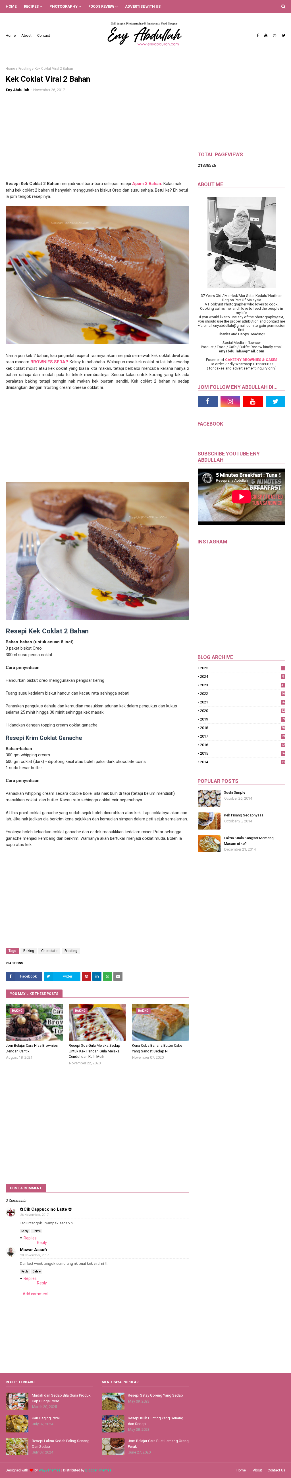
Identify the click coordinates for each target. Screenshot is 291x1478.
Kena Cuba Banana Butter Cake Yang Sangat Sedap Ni (157, 1048)
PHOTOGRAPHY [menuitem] (63, 6)
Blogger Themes (98, 1470)
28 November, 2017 (34, 1255)
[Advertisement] (97, 140)
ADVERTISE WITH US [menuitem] (143, 6)
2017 (242, 736)
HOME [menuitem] (11, 6)
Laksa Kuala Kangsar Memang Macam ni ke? (249, 841)
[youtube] (266, 35)
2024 (242, 676)
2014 (242, 762)
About (26, 35)
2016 (242, 745)
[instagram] (275, 35)
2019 (242, 719)
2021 (242, 702)
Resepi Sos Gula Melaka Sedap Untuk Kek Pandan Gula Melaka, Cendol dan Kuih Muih (94, 1051)
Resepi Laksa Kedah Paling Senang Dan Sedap (61, 1444)
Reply (24, 1231)
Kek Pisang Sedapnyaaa (243, 815)
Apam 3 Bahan (146, 183)
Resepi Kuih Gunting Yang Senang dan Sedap (155, 1421)
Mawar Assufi (33, 1249)
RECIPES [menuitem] (31, 6)
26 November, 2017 (34, 1215)
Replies (30, 1238)
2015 (242, 753)
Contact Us (276, 1470)
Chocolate (49, 951)
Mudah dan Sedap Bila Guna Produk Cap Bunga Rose (61, 1398)
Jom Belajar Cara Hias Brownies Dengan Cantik (32, 1048)
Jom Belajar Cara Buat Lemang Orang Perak (158, 1444)
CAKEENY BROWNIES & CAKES (251, 360)
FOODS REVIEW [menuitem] (101, 6)
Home (11, 35)
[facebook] (257, 35)
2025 (242, 668)
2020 (242, 711)
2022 (242, 693)
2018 (242, 728)
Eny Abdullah (17, 90)
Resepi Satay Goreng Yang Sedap (155, 1395)
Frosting (24, 69)
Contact (43, 35)
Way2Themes (50, 1470)
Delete (37, 1231)
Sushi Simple (234, 792)
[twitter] (282, 35)
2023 (242, 685)
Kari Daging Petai (46, 1418)
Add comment (36, 1294)
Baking (28, 951)
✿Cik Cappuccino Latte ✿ (46, 1209)
